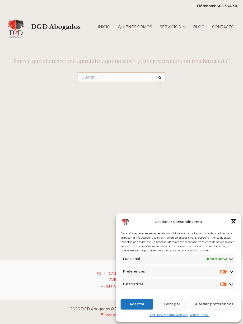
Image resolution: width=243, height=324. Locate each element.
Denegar (172, 304)
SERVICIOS (170, 27)
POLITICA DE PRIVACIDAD (169, 315)
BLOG (199, 27)
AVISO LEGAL (200, 315)
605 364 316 (227, 6)
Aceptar (137, 304)
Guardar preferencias (213, 304)
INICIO (104, 27)
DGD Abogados (56, 27)
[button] (233, 221)
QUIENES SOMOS (135, 27)
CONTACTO (223, 27)
